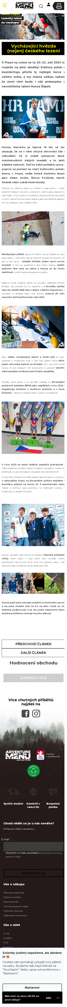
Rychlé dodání (13, 803)
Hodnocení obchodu (13, 911)
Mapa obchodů (10, 901)
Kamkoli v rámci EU (33, 805)
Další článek (33, 653)
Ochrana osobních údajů (15, 906)
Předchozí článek (33, 644)
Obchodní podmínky (13, 892)
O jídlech (7, 938)
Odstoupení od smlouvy (15, 915)
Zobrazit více (33, 678)
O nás (6, 933)
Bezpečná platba (53, 805)
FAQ (5, 942)
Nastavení (32, 987)
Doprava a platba (12, 897)
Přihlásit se (33, 873)
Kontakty (8, 947)
